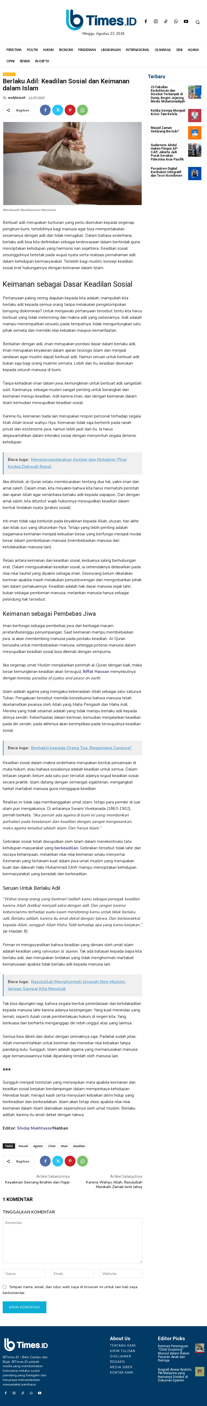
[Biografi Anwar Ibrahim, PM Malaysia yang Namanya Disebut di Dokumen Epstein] (199, 1371)
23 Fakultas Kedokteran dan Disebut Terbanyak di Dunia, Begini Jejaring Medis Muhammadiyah (168, 94)
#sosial (23, 1146)
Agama (38, 1146)
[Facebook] (145, 22)
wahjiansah (16, 97)
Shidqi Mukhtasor (34, 1128)
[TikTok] (166, 22)
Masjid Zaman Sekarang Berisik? (165, 129)
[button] (197, 22)
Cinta (51, 1146)
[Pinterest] (70, 110)
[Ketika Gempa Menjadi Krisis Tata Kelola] (194, 115)
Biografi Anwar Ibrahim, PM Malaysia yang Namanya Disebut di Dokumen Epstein (175, 1375)
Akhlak (9, 74)
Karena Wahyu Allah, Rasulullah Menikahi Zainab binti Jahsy (114, 1184)
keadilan (79, 1146)
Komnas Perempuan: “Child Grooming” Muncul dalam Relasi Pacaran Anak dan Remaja (173, 1353)
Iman (64, 1146)
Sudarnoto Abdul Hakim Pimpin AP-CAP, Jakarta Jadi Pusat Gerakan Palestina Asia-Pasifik (167, 152)
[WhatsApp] (176, 22)
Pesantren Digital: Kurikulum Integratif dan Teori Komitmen (166, 172)
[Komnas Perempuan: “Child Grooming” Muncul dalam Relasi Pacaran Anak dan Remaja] (199, 1348)
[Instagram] (156, 22)
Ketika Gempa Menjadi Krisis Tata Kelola (168, 112)
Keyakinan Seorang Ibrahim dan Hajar (37, 1182)
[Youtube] (185, 22)
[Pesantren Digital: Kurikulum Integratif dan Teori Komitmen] (194, 173)
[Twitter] (57, 110)
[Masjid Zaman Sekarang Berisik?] (194, 132)
